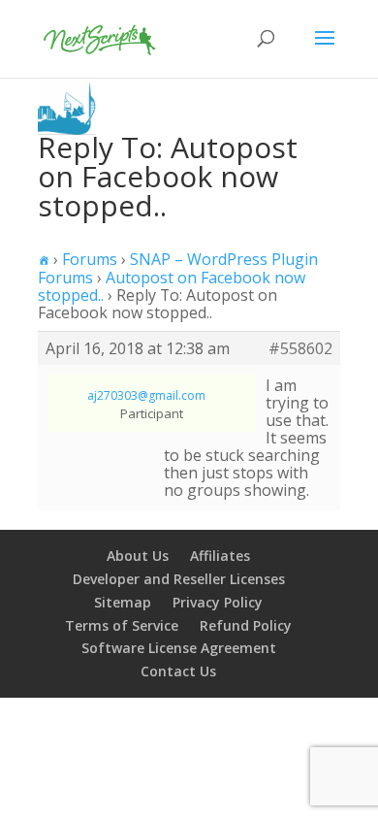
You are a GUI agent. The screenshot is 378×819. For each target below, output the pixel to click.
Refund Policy (246, 625)
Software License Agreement (178, 648)
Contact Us (178, 671)
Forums (89, 259)
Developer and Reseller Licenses (179, 579)
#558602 (300, 348)
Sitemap (122, 602)
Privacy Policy (218, 602)
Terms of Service (121, 625)
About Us (138, 555)
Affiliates (220, 555)
